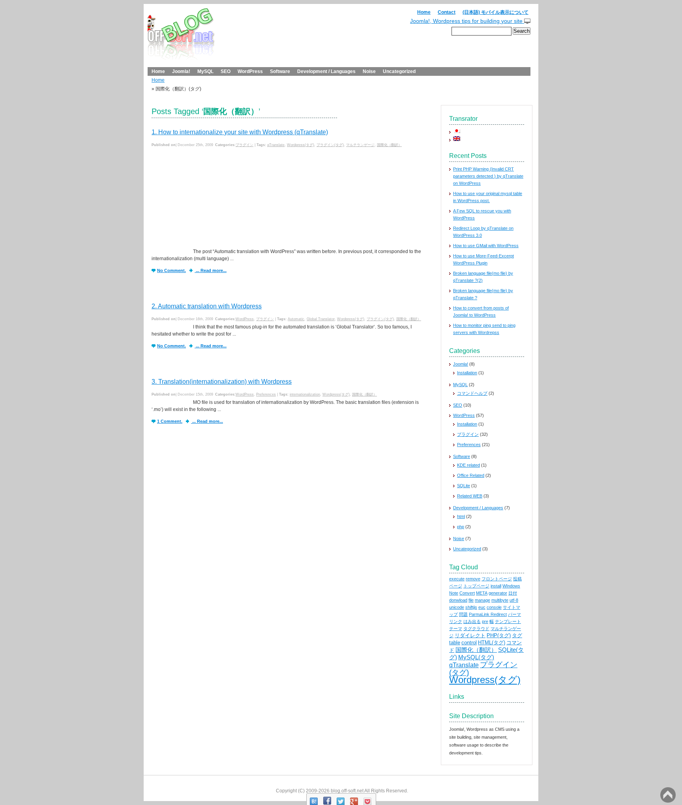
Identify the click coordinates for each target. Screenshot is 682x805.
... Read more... (211, 270)
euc (481, 607)
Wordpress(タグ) (300, 145)
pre (485, 621)
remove (473, 578)
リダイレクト (470, 635)
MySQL (205, 71)
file (471, 600)
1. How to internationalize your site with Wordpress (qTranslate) (240, 132)
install (496, 586)
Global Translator (321, 319)
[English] (456, 138)
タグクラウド (476, 628)
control (469, 643)
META (481, 593)
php (460, 526)
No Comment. (171, 270)
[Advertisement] (211, 198)
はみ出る (472, 621)
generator (498, 593)
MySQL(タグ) (476, 657)
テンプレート (508, 621)
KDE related (468, 465)
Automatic (296, 319)
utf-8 (514, 600)
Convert (467, 593)
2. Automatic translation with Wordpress (207, 306)
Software (280, 71)
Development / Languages (326, 71)
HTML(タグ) (491, 643)
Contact (446, 12)
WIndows (511, 586)
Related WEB (469, 496)
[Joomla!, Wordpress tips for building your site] (181, 37)
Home (424, 12)
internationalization (305, 394)
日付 (512, 593)
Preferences (266, 394)
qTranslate (276, 145)
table (454, 643)
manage (482, 600)
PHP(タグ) (499, 635)
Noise (369, 71)
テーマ (455, 628)
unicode (456, 607)
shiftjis (471, 607)
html (461, 516)
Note (453, 593)
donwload (458, 600)
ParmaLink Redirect (488, 614)
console (494, 607)
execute (457, 578)
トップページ (476, 586)
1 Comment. (169, 421)
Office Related (470, 475)
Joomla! (181, 71)
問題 (463, 614)
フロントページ (497, 578)
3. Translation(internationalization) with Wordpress (222, 381)
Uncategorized (399, 71)
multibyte (499, 600)
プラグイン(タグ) (330, 145)
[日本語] (456, 130)
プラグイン (244, 145)
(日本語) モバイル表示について (495, 12)
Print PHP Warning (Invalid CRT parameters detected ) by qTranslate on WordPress (488, 176)
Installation (467, 372)
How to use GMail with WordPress (486, 245)
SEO (225, 71)
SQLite (463, 485)
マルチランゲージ (360, 145)
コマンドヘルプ (472, 393)
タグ (517, 635)
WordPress (250, 71)
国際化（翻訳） (389, 145)
